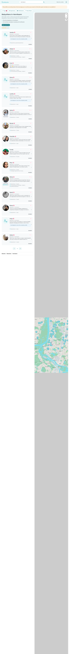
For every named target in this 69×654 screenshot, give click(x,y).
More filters (29, 10)
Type (5, 10)
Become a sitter (60, 2)
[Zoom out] (66, 17)
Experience (12, 10)
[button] (36, 332)
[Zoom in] (66, 15)
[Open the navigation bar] (66, 2)
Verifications (21, 10)
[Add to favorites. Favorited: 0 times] (31, 32)
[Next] (20, 248)
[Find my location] (66, 20)
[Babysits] (5, 2)
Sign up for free (5, 24)
